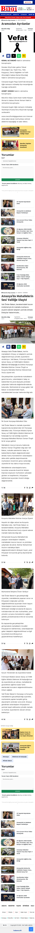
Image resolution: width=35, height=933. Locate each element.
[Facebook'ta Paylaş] (8, 56)
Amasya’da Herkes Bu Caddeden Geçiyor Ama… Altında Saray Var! (24, 258)
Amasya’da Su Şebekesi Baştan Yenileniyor (24, 212)
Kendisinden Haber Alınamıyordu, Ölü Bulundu (22, 267)
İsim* (3, 158)
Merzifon (10, 918)
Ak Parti (16, 918)
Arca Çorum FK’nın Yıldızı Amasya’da (24, 221)
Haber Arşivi (24, 912)
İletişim (10, 912)
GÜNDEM (24, 14)
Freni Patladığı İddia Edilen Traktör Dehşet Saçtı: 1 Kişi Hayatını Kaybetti (23, 277)
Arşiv (16, 912)
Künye (4, 912)
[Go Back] (31, 929)
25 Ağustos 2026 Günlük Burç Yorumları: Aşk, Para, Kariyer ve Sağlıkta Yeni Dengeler (25, 231)
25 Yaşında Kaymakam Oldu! (24, 202)
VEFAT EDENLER (22, 20)
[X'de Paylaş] (13, 56)
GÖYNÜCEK (26, 906)
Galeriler (20, 292)
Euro (29, 8)
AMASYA (16, 14)
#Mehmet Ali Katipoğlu (19, 757)
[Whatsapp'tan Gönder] (19, 56)
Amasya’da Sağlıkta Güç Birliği (24, 248)
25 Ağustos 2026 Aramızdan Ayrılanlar (23, 285)
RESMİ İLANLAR (6, 14)
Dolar (20, 8)
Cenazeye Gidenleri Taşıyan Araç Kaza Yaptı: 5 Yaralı (24, 240)
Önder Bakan (17, 351)
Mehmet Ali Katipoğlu (10, 365)
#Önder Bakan (7, 760)
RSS (5, 925)
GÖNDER (17, 179)
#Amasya (6, 757)
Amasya (30, 28)
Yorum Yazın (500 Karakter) (10, 164)
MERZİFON (11, 906)
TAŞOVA (18, 906)
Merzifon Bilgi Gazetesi (9, 20)
